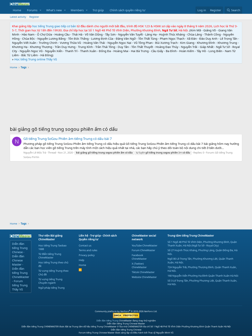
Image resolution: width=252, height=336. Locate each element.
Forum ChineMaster (143, 250)
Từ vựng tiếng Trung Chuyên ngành (50, 281)
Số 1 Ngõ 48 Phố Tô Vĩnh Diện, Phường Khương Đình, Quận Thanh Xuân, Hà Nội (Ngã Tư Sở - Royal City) (202, 243)
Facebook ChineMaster (139, 256)
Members (77, 10)
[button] (40, 10)
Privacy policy (87, 255)
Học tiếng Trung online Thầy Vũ (35, 59)
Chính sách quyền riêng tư (127, 10)
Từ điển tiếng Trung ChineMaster (49, 255)
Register (34, 17)
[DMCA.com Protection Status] (126, 317)
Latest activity (18, 17)
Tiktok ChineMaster (143, 272)
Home (17, 10)
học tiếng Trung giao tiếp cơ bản (54, 26)
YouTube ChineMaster (144, 245)
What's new (54, 10)
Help (81, 260)
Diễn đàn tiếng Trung (107, 320)
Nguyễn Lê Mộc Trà (34, 152)
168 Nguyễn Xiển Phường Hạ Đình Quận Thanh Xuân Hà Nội (203, 275)
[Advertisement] (126, 98)
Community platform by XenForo (126, 311)
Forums (32, 10)
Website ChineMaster (144, 277)
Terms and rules (88, 250)
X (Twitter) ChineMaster (139, 265)
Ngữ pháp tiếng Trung (51, 287)
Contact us (85, 245)
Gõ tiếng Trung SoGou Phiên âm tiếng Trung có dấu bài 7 (67, 138)
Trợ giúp (98, 10)
